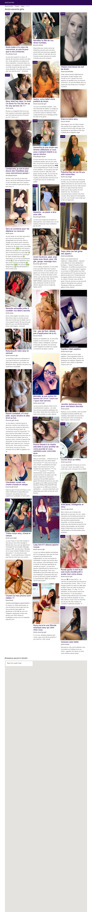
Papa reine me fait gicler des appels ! (72, 252)
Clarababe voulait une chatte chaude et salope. (17, 483)
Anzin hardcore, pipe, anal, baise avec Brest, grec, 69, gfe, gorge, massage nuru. (45, 259)
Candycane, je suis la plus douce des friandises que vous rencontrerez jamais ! (17, 170)
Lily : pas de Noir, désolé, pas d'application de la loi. (45, 332)
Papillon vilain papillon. (71, 349)
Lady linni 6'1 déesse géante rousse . (45, 546)
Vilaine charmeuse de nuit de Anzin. (72, 68)
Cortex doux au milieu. (71, 459)
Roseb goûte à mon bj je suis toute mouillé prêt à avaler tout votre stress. (72, 571)
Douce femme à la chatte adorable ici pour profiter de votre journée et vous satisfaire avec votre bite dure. (45, 449)
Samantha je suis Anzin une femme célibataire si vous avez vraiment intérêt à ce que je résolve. (45, 150)
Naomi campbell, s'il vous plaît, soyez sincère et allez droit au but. (18, 415)
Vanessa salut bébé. (70, 642)
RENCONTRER (9, 2)
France (17, 6)
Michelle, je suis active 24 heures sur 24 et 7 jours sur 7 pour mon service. (45, 398)
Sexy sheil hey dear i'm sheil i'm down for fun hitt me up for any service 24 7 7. (18, 103)
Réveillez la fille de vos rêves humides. (43, 41)
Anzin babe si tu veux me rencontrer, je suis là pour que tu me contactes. (17, 49)
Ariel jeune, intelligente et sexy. (72, 505)
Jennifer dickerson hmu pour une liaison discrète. (72, 405)
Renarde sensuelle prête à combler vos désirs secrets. (18, 309)
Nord (22, 6)
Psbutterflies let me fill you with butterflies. (73, 173)
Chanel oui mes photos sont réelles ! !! (18, 597)
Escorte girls (9, 6)
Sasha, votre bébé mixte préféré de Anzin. (44, 100)
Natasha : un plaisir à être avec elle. (44, 213)
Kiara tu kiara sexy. (69, 119)
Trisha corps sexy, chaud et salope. (18, 534)
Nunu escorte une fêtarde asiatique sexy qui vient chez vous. (44, 627)
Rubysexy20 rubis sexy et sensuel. (17, 352)
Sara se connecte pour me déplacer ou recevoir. (17, 230)
